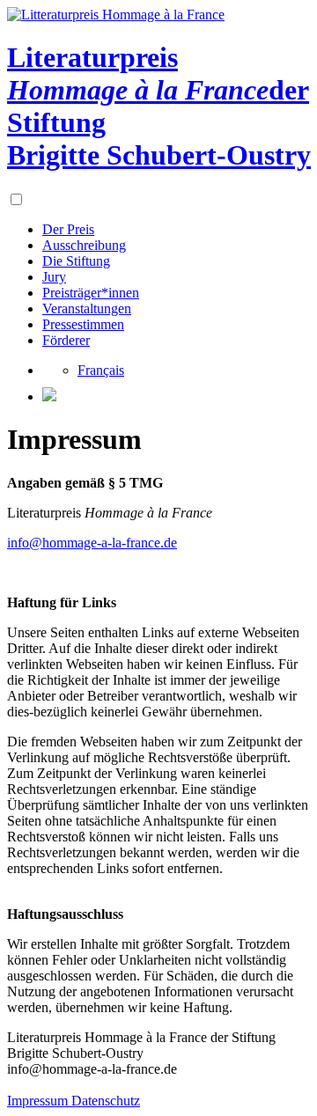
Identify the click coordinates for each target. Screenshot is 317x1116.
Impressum (39, 1100)
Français (100, 370)
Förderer (66, 340)
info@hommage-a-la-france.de (92, 542)
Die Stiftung (76, 260)
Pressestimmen (83, 324)
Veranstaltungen (86, 308)
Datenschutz (105, 1100)
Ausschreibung (84, 245)
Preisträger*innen (90, 292)
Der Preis (68, 229)
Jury (54, 276)
